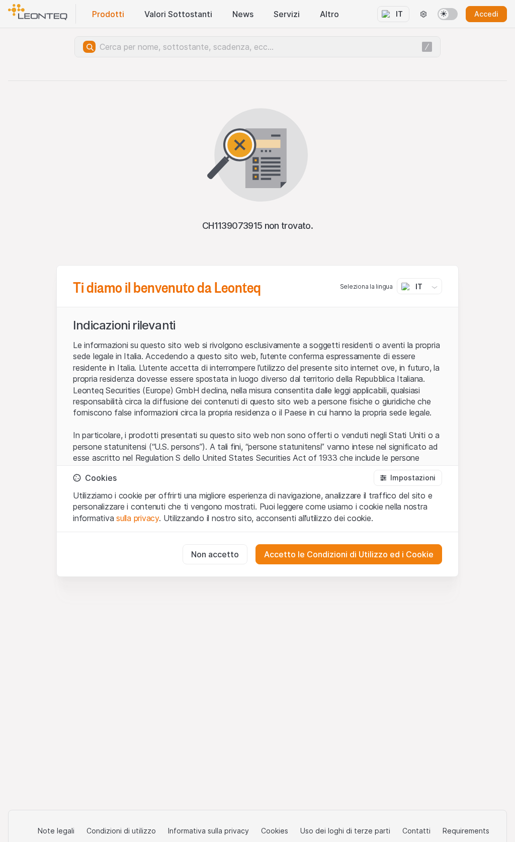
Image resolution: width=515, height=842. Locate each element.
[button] (408, 478)
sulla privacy (137, 518)
